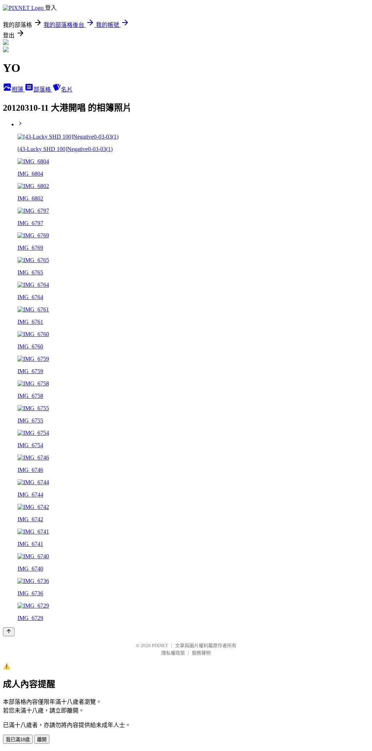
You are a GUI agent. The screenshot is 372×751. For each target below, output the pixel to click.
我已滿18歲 (18, 739)
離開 (41, 739)
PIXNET (160, 645)
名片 (67, 89)
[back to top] (9, 631)
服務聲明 (201, 653)
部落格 (42, 89)
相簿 (18, 89)
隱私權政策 (173, 653)
